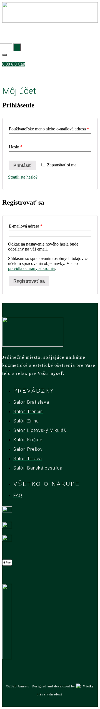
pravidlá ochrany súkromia (31, 268)
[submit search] (17, 47)
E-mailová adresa (25, 226)
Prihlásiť (22, 165)
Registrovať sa (29, 281)
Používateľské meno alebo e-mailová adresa (49, 129)
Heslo (15, 147)
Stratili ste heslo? (23, 177)
